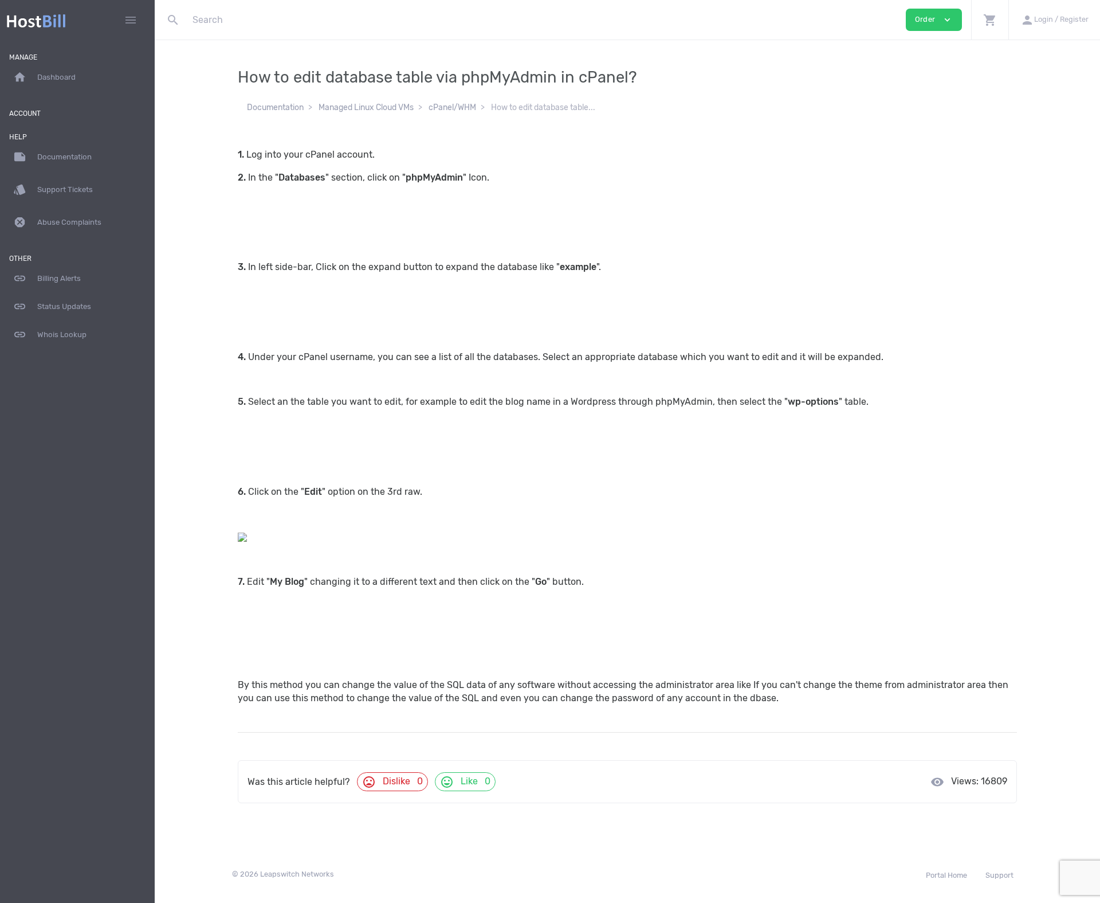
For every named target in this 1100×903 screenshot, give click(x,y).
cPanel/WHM (452, 107)
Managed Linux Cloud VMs (366, 107)
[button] (989, 20)
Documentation (275, 107)
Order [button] (934, 19)
